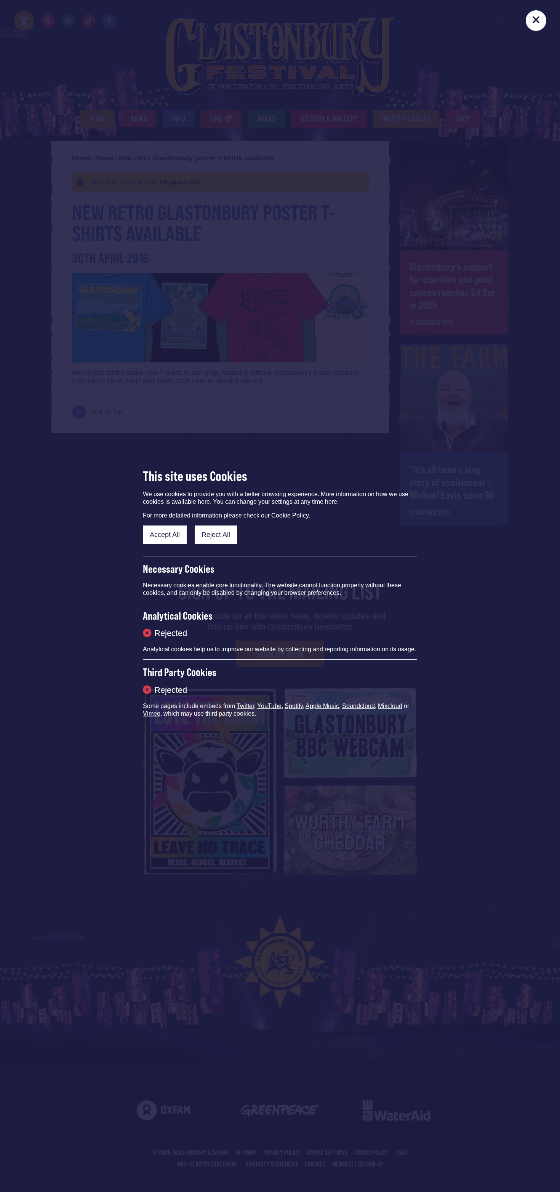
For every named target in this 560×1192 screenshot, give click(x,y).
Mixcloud (390, 706)
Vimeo (151, 713)
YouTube (269, 706)
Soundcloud (358, 706)
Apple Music (322, 706)
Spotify (294, 706)
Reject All (216, 534)
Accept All (165, 534)
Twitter (245, 706)
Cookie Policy (290, 515)
